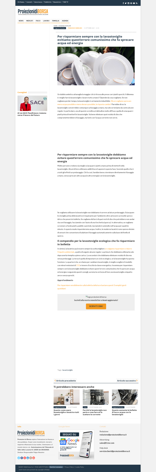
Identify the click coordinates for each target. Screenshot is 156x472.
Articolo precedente (66, 380)
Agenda (65, 21)
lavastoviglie (67, 370)
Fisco (38, 21)
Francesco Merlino (75, 28)
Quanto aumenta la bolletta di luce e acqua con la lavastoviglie (124, 412)
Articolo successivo (126, 380)
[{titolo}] (123, 3)
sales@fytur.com (107, 443)
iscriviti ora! (96, 306)
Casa (85, 407)
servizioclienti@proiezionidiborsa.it (115, 451)
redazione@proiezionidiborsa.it (113, 434)
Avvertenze (38, 2)
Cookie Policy (79, 467)
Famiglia (55, 21)
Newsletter (57, 2)
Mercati (29, 21)
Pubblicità (47, 2)
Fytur (48, 470)
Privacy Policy (69, 467)
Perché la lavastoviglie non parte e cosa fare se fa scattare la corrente (95, 412)
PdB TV (65, 2)
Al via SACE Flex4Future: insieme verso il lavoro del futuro (32, 114)
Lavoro (46, 21)
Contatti (29, 2)
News (21, 21)
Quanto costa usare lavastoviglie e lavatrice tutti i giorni (66, 412)
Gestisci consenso (56, 467)
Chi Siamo (21, 2)
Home (55, 26)
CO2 (78, 265)
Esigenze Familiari (65, 26)
